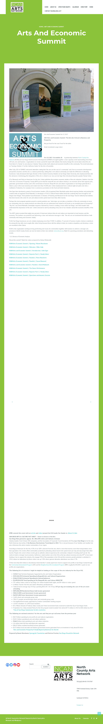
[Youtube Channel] (18, 664)
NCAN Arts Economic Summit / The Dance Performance (27, 268)
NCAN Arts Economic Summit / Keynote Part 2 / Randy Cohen (29, 272)
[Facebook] (7, 664)
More (91, 7)
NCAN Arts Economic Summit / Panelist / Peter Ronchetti (28, 258)
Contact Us (80, 705)
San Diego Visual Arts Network (69, 633)
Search (31, 664)
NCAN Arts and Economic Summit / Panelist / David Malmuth (29, 265)
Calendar (75, 7)
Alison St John (72, 533)
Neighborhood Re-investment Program (52, 565)
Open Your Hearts (64, 7)
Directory (84, 7)
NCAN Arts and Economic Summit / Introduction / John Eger (28, 251)
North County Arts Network (16, 718)
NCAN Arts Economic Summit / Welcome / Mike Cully (26, 247)
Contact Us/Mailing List (53, 11)
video (40, 533)
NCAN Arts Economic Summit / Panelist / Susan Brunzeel (27, 261)
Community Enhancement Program (22, 565)
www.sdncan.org (58, 231)
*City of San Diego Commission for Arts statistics (29, 610)
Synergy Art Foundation (37, 633)
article (33, 533)
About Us (53, 7)
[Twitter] (11, 664)
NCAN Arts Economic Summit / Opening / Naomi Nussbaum (28, 243)
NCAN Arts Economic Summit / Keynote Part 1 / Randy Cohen (29, 254)
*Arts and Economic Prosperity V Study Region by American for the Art (36, 630)
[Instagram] (14, 664)
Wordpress (17, 720)
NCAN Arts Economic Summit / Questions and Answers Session (29, 275)
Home (46, 7)
